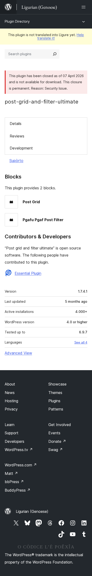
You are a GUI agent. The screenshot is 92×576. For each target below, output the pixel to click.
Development (21, 148)
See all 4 (80, 342)
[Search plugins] (54, 54)
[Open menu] (84, 7)
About (10, 384)
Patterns (55, 409)
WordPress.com (21, 465)
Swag (55, 449)
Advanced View (18, 353)
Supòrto (16, 160)
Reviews (17, 136)
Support (11, 433)
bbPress (14, 481)
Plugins (54, 400)
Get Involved (59, 424)
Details (15, 123)
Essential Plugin (28, 273)
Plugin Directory (17, 21)
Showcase (57, 384)
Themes (55, 392)
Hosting (11, 400)
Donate (57, 441)
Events (54, 433)
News (10, 392)
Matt (11, 473)
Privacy (11, 409)
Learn (9, 424)
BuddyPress (17, 490)
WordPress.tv (19, 449)
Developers (14, 441)
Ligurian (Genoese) (32, 511)
